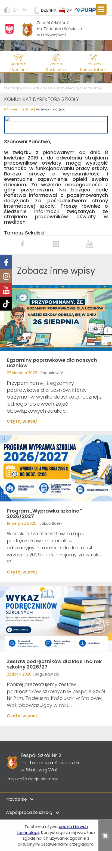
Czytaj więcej (22, 421)
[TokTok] (6, 304)
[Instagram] (6, 276)
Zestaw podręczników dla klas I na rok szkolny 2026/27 (54, 664)
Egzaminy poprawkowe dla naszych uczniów (52, 363)
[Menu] (101, 9)
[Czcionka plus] (25, 10)
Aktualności (42, 88)
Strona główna (16, 88)
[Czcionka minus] (16, 10)
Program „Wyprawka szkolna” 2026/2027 (44, 513)
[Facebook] (6, 262)
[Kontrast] (7, 10)
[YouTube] (6, 290)
